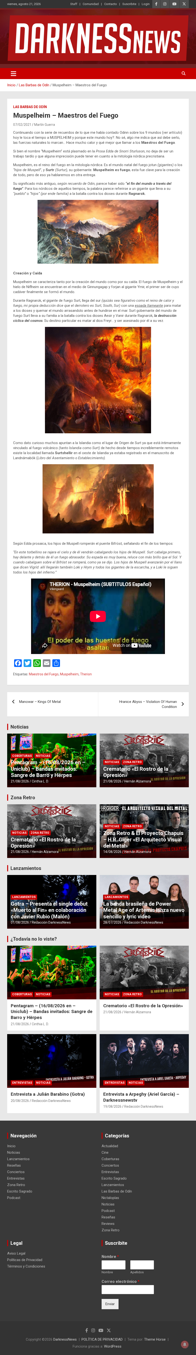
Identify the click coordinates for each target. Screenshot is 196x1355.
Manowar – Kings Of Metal (40, 702)
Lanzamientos (26, 868)
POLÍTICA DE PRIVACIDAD (102, 1339)
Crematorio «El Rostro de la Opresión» (143, 1005)
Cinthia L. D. (40, 781)
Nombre (110, 1256)
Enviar (110, 1304)
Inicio (11, 1146)
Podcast (13, 1198)
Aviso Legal (16, 1253)
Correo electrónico (120, 1281)
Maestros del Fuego (44, 674)
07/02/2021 (22, 125)
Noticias (20, 727)
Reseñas (14, 1165)
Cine (105, 1152)
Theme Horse (155, 1339)
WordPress (112, 1346)
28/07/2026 (112, 922)
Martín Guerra (44, 125)
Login (146, 4)
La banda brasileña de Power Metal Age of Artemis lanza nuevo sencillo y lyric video (144, 910)
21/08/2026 (20, 781)
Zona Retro (132, 762)
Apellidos (137, 1272)
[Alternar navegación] (13, 73)
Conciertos (16, 1172)
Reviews (108, 1224)
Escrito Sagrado (19, 1191)
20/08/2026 (20, 1101)
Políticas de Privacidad (24, 1260)
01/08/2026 (20, 922)
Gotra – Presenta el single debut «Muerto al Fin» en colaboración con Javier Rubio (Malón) (49, 910)
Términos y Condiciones (26, 1266)
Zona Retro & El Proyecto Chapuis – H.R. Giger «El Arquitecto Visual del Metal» (143, 839)
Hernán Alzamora (137, 781)
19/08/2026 (112, 1106)
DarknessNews (65, 1339)
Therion (86, 674)
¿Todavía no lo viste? (34, 939)
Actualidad (110, 1146)
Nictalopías (110, 1198)
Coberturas (22, 756)
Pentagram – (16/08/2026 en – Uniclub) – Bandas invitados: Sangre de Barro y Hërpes (48, 768)
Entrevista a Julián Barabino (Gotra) (48, 1094)
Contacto (110, 4)
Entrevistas (22, 1082)
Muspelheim (69, 674)
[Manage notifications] (185, 1344)
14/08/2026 (112, 852)
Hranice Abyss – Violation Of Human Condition (148, 704)
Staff (73, 4)
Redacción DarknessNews (51, 922)
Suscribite (129, 4)
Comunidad (91, 4)
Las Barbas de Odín (30, 107)
